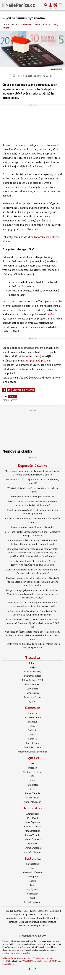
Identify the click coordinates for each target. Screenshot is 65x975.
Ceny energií (33, 688)
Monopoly (32, 876)
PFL (32, 776)
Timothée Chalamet (32, 852)
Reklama (6, 958)
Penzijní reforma (32, 697)
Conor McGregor (32, 801)
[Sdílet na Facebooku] (4, 390)
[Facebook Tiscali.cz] (29, 969)
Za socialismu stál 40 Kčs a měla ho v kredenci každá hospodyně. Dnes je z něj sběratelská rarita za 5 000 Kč (32, 623)
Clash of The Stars (32, 771)
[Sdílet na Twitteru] (9, 390)
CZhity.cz (34, 921)
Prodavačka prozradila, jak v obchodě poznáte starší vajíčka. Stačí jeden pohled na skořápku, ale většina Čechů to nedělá (32, 582)
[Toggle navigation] (60, 5)
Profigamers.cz (18, 914)
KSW (32, 780)
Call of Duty (32, 743)
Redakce (14, 958)
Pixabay (59, 69)
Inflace (32, 663)
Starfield (32, 721)
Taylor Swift (32, 843)
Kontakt (50, 958)
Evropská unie (32, 692)
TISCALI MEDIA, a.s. (30, 961)
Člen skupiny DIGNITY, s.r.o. (50, 961)
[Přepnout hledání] (45, 5)
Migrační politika (32, 675)
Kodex (43, 958)
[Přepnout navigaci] (50, 5)
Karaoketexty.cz (14, 918)
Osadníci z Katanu (32, 872)
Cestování (43, 910)
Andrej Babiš (32, 813)
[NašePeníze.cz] (18, 5)
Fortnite (32, 738)
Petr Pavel (32, 817)
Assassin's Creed (32, 717)
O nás (12, 964)
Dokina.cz (23, 921)
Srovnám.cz (23, 925)
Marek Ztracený (33, 839)
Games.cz (32, 707)
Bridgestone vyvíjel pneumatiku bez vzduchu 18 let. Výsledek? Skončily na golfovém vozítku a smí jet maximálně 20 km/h (32, 594)
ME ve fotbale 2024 (32, 680)
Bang (32, 868)
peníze (50, 314)
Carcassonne (32, 863)
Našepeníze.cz (48, 921)
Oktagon (32, 767)
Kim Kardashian (32, 830)
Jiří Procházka (32, 797)
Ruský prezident (33, 684)
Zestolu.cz (32, 858)
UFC (32, 763)
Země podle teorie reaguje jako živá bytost (32, 496)
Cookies (22, 958)
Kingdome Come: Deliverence (32, 751)
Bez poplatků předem (37, 360)
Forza (33, 734)
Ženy (33, 910)
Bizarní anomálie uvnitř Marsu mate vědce (32, 526)
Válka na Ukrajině (32, 671)
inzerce (12, 396)
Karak (32, 897)
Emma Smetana (32, 847)
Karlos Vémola (32, 793)
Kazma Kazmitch (32, 826)
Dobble (32, 880)
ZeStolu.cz (32, 914)
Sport (26, 910)
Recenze (32, 713)
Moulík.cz (53, 918)
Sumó (32, 789)
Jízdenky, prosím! (32, 902)
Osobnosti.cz (33, 808)
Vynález (33, 701)
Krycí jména (33, 889)
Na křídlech (32, 893)
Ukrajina (33, 667)
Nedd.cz (42, 918)
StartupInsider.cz (39, 925)
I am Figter (32, 784)
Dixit (32, 885)
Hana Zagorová (32, 822)
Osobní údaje (33, 958)
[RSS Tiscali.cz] (35, 969)
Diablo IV (32, 730)
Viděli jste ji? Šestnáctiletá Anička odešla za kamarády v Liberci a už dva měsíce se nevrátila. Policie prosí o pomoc (32, 635)
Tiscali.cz (32, 657)
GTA (32, 726)
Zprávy (18, 910)
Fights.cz (32, 758)
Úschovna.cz (30, 918)
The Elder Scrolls (32, 747)
